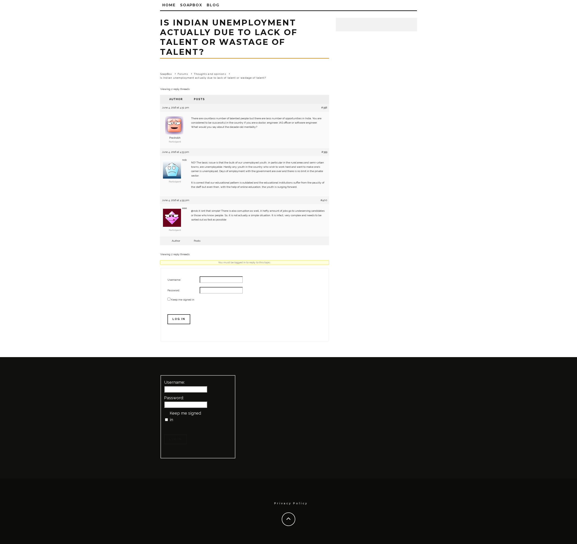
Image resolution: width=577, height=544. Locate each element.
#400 (324, 200)
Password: (173, 290)
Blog (213, 5)
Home (169, 5)
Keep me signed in (182, 299)
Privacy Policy (291, 503)
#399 (324, 152)
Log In (178, 319)
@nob (194, 210)
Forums (183, 74)
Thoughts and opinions (210, 74)
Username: (174, 279)
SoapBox (191, 5)
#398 (324, 107)
